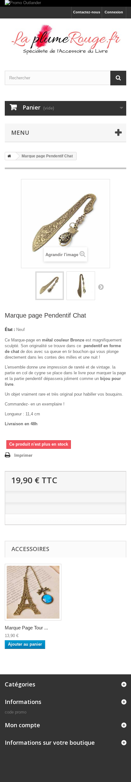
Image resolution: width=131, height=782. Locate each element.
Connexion (114, 12)
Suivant (101, 286)
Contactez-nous (86, 12)
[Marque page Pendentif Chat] (50, 286)
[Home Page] (8, 156)
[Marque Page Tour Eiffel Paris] (33, 592)
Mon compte (22, 725)
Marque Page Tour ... (26, 627)
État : (10, 329)
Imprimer (23, 455)
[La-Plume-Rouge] (65, 39)
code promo (15, 712)
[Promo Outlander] (65, 3)
